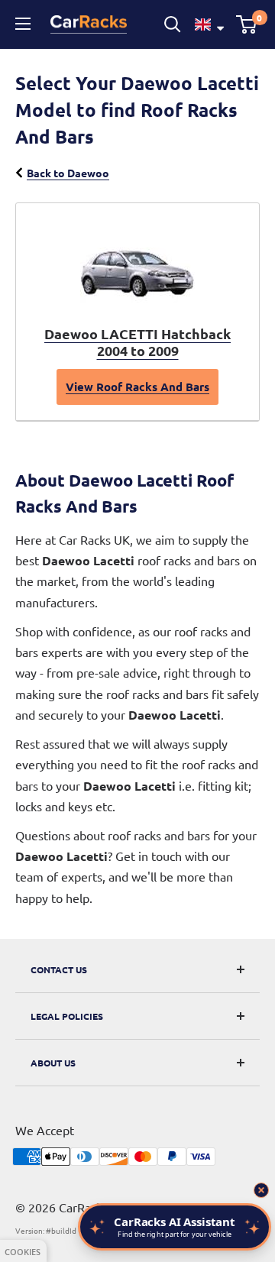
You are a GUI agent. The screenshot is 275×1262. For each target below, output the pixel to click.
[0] (247, 24)
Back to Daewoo (68, 173)
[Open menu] (25, 24)
